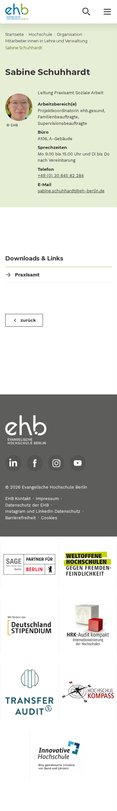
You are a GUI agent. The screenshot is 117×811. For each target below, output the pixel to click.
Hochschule (40, 34)
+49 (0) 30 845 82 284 (61, 175)
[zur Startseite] (26, 430)
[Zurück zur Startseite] (17, 12)
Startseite (14, 34)
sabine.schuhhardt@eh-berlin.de (71, 190)
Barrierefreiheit (20, 517)
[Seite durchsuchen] (86, 12)
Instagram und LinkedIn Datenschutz (42, 511)
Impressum (47, 498)
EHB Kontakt (18, 498)
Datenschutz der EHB (27, 505)
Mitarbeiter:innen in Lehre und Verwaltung (46, 40)
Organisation (69, 34)
